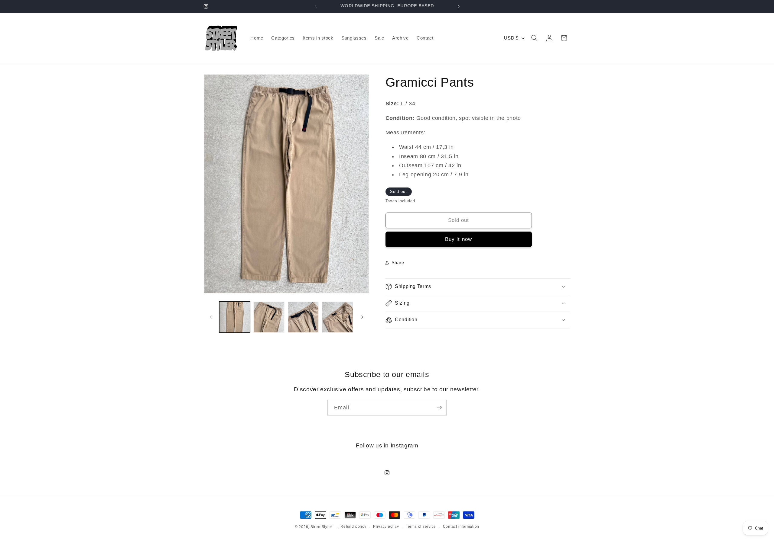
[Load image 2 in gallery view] (269, 317)
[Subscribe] (439, 408)
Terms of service (421, 526)
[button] (534, 38)
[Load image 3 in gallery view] (303, 317)
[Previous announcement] (315, 6)
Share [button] (398, 262)
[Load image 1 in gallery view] (234, 317)
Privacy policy (386, 526)
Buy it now (458, 239)
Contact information (461, 526)
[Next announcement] (458, 6)
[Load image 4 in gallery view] (337, 317)
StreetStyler (321, 527)
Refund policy (353, 526)
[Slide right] (362, 317)
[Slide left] (210, 317)
